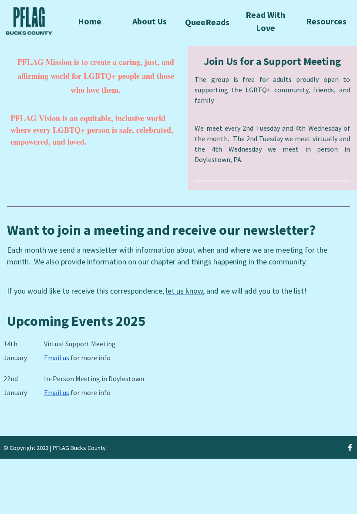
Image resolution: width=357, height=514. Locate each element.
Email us (56, 357)
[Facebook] (350, 447)
